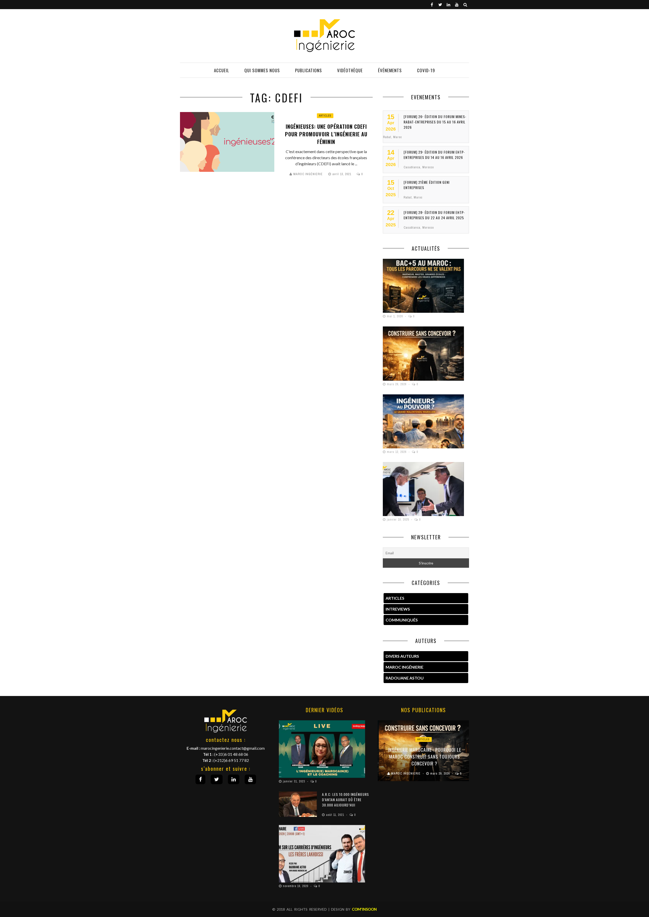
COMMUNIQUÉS (402, 619)
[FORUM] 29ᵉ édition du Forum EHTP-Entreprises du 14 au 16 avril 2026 (434, 154)
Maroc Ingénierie (308, 174)
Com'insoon (364, 909)
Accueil (221, 70)
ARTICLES (395, 598)
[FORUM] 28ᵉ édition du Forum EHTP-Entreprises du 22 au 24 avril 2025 (434, 215)
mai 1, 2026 (395, 316)
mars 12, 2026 (397, 452)
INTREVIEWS (398, 609)
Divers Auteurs (402, 656)
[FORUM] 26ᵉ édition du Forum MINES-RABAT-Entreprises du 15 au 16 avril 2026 (435, 122)
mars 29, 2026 (397, 384)
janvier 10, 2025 (398, 520)
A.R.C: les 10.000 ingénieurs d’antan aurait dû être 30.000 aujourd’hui (345, 800)
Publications (308, 70)
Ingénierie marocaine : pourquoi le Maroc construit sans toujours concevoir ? (423, 756)
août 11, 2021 (335, 815)
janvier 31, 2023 (294, 781)
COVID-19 (426, 70)
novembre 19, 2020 (296, 886)
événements (390, 70)
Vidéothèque (350, 70)
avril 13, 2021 (342, 174)
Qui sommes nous (262, 70)
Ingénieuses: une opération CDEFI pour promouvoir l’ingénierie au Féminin (326, 134)
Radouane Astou (405, 677)
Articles (325, 115)
